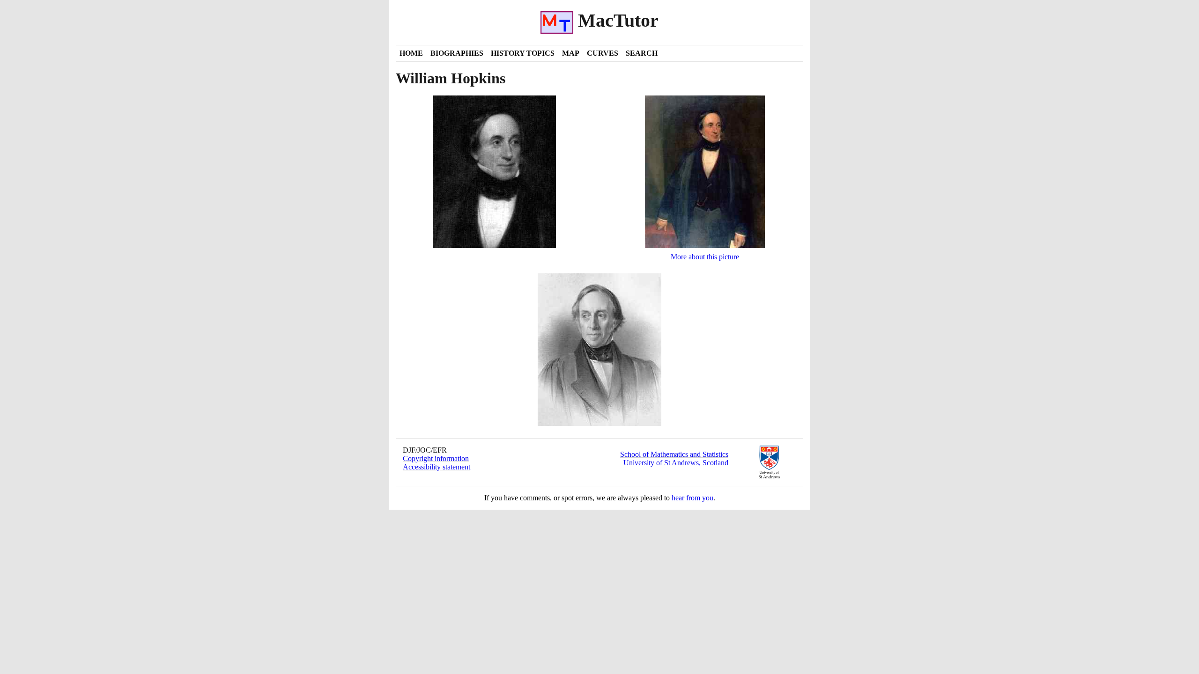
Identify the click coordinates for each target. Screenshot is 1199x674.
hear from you (692, 498)
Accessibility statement (436, 467)
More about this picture (705, 257)
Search (642, 53)
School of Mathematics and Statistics (674, 454)
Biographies (456, 53)
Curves (602, 53)
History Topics (523, 53)
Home (411, 53)
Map (570, 53)
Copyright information (436, 458)
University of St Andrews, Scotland (675, 463)
